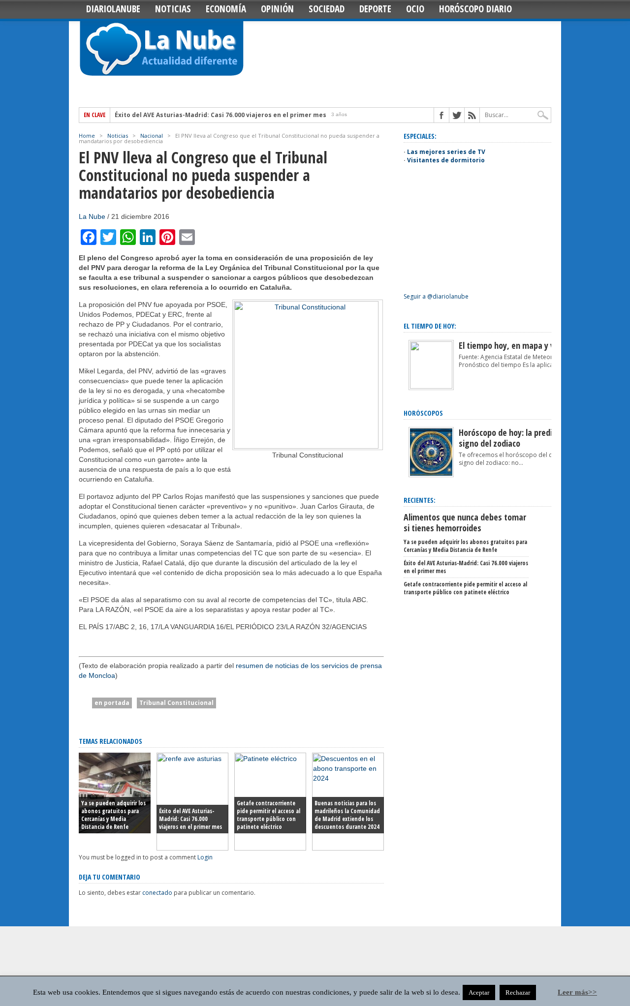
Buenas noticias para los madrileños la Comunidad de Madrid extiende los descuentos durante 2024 (347, 815)
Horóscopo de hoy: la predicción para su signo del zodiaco (528, 438)
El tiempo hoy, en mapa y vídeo (514, 345)
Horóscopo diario (475, 8)
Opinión (277, 8)
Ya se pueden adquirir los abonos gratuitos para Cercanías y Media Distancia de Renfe (113, 815)
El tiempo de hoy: (430, 326)
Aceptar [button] (479, 992)
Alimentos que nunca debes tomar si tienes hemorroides (465, 522)
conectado (157, 892)
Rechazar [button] (517, 992)
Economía (226, 8)
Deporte (375, 8)
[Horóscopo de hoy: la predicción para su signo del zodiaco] (431, 475)
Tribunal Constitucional (176, 703)
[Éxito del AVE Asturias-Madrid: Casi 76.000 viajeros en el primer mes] (192, 848)
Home (87, 135)
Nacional (151, 135)
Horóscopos (423, 413)
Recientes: (420, 500)
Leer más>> (577, 992)
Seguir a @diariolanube (436, 296)
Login (205, 857)
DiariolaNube (113, 8)
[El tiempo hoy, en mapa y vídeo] (431, 386)
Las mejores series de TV (446, 152)
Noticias (173, 8)
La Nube (92, 216)
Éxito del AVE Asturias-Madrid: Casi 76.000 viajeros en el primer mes (220, 115)
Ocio (415, 8)
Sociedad (327, 8)
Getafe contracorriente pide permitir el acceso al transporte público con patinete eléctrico (268, 815)
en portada (111, 703)
